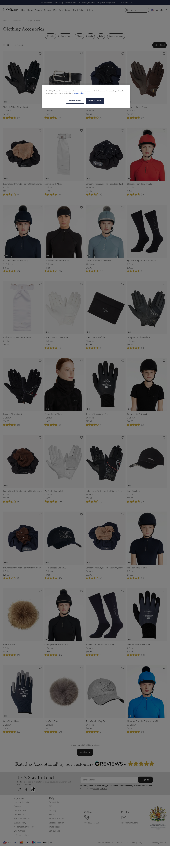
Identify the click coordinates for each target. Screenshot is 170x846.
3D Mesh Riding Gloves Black (15, 107)
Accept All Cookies (94, 101)
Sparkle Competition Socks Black (141, 260)
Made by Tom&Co (159, 843)
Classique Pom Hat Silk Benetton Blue (143, 721)
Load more (85, 752)
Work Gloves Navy (11, 721)
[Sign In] (161, 10)
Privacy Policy (79, 93)
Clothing (6, 20)
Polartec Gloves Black (12, 414)
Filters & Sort (159, 45)
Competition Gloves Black (138, 337)
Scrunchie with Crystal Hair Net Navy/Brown (22, 567)
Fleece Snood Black (53, 414)
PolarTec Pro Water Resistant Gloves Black (104, 491)
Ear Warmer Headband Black (56, 260)
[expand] (131, 3)
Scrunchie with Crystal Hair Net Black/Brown (22, 491)
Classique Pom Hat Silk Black (56, 644)
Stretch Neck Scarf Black (96, 337)
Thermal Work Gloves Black (97, 414)
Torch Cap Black (134, 491)
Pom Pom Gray (51, 721)
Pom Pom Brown (10, 644)
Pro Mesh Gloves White (54, 491)
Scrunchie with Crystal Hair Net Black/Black (104, 184)
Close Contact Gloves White (56, 337)
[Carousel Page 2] (7, 102)
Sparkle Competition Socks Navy (100, 644)
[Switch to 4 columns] (8, 45)
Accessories (17, 20)
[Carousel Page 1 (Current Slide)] (5, 102)
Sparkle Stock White (53, 184)
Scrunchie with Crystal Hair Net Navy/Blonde (105, 567)
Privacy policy (100, 788)
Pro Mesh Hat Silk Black (137, 414)
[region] (86, 96)
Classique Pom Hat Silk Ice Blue (99, 260)
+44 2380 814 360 (91, 822)
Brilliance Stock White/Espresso (17, 337)
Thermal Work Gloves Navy (138, 644)
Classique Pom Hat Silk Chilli (139, 184)
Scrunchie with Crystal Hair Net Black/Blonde (22, 184)
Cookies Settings (75, 101)
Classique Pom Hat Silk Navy (15, 260)
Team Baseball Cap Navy (55, 567)
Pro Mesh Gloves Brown (137, 107)
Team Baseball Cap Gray (96, 721)
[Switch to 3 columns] (4, 45)
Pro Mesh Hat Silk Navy (137, 567)
